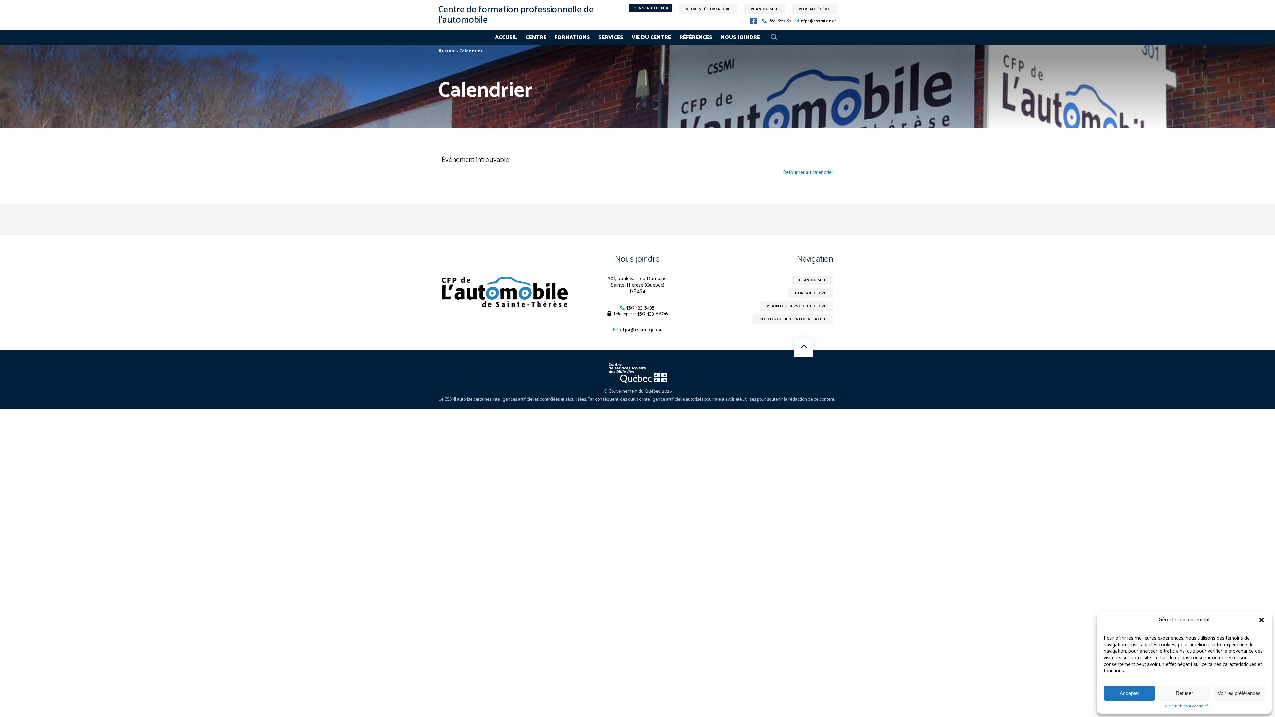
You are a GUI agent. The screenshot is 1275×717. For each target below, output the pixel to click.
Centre (536, 37)
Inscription (651, 8)
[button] (1261, 620)
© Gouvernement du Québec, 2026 (638, 391)
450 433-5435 (779, 20)
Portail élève (814, 9)
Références (695, 37)
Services (610, 37)
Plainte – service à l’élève (797, 306)
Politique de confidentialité (1186, 706)
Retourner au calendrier (808, 172)
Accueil (506, 37)
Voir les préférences (1239, 693)
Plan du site (765, 9)
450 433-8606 (652, 314)
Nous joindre (740, 37)
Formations (572, 37)
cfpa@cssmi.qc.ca (819, 21)
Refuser (1184, 693)
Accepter (1129, 693)
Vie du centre (651, 37)
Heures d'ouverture (708, 9)
